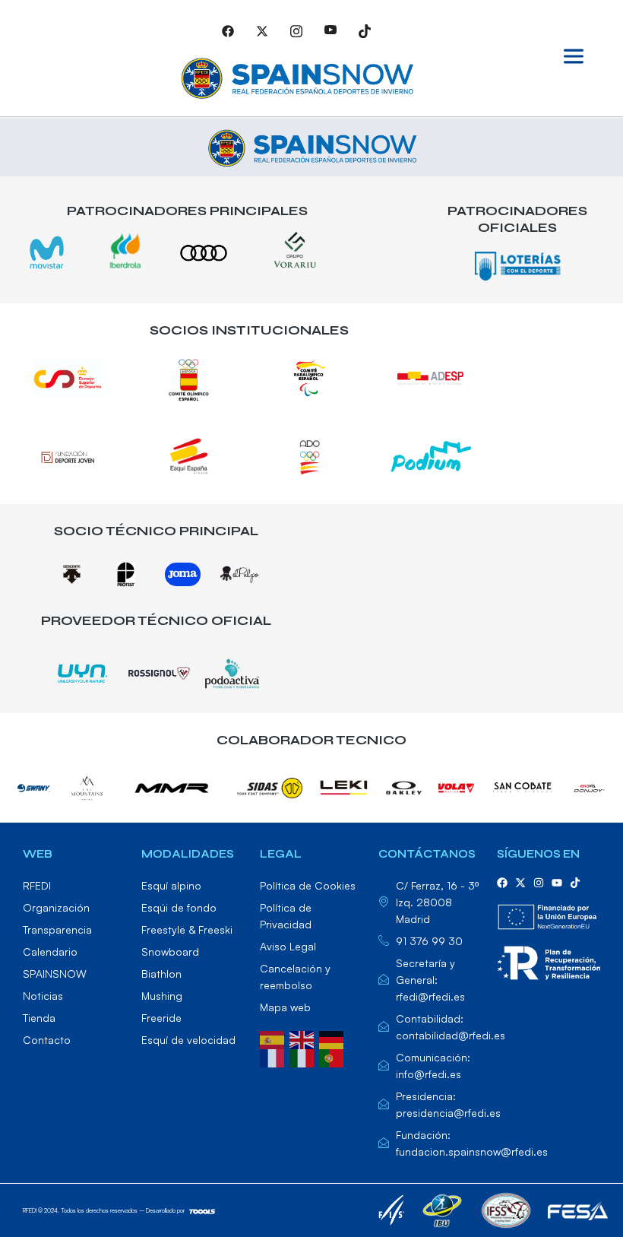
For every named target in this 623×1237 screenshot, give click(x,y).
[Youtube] (330, 30)
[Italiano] (304, 1056)
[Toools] (202, 1210)
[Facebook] (228, 30)
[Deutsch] (334, 1038)
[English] (304, 1038)
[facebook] (502, 882)
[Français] (274, 1056)
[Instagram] (296, 30)
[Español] (274, 1038)
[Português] (334, 1056)
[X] (262, 30)
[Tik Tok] (364, 30)
